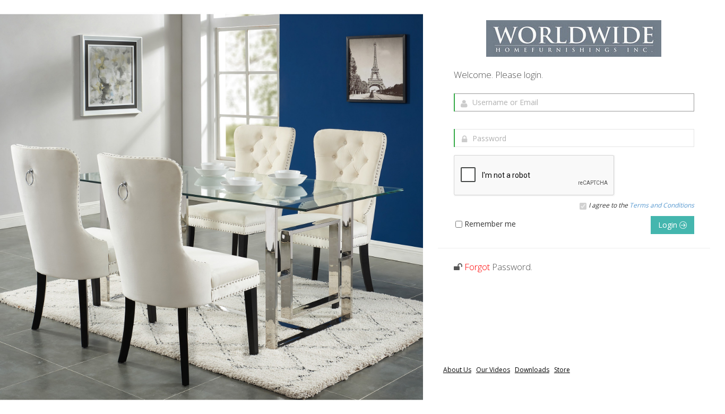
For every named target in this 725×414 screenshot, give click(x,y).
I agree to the (641, 206)
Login (668, 225)
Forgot (477, 267)
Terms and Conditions (661, 205)
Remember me (490, 224)
